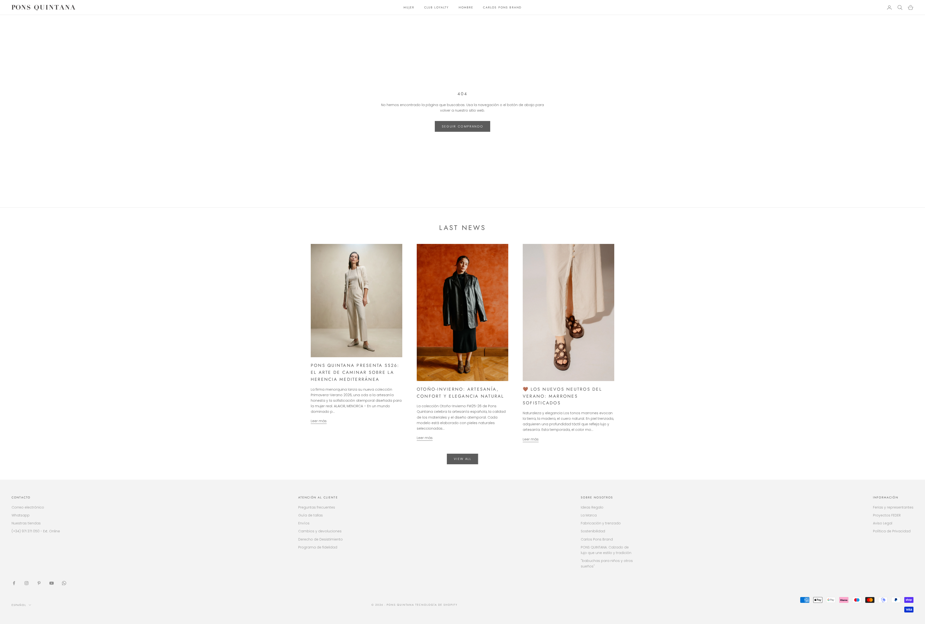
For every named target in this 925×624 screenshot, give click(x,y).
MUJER (409, 7)
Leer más (319, 421)
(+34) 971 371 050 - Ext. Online (36, 531)
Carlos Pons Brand (597, 539)
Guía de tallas (310, 515)
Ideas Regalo (592, 507)
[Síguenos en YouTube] (51, 583)
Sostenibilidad (593, 531)
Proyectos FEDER (887, 515)
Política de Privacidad (892, 531)
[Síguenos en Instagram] (26, 583)
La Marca (589, 515)
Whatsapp (21, 515)
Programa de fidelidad (317, 547)
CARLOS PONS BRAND (502, 7)
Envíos (304, 523)
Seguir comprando (462, 126)
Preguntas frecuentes (316, 507)
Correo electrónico (28, 507)
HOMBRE (466, 7)
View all (462, 459)
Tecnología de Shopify (436, 605)
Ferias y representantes (893, 507)
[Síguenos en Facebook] (14, 583)
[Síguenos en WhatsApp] (64, 583)
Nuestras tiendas (26, 523)
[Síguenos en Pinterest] (39, 583)
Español (19, 605)
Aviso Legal (882, 523)
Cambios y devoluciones (320, 531)
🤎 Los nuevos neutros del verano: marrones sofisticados (562, 396)
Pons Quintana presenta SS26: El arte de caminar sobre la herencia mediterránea (355, 372)
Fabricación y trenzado (601, 523)
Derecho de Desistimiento (320, 539)
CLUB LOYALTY (436, 7)
